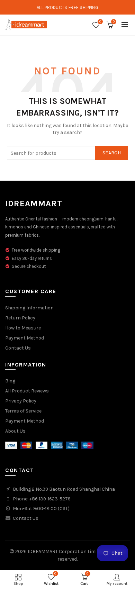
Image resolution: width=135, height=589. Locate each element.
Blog (10, 381)
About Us (15, 431)
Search (111, 153)
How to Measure (23, 328)
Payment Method (24, 338)
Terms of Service (23, 411)
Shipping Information (29, 308)
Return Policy (20, 318)
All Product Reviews (27, 391)
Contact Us (18, 348)
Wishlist (100, 22)
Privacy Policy (20, 401)
